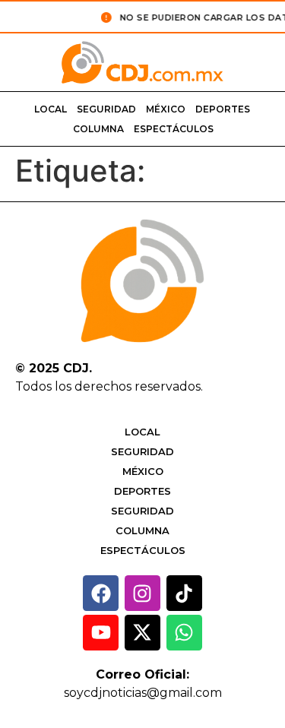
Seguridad (106, 109)
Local (50, 109)
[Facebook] (101, 593)
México (165, 109)
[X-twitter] (142, 632)
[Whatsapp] (184, 632)
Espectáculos (174, 129)
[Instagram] (142, 593)
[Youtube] (101, 632)
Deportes (222, 109)
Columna (98, 129)
